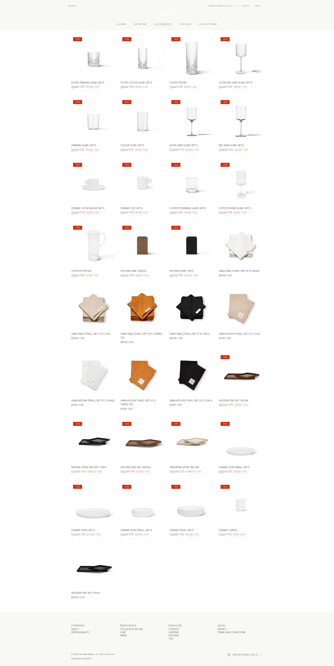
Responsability (80, 632)
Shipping (174, 632)
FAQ (171, 638)
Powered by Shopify (81, 658)
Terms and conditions (231, 632)
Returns (174, 635)
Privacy (222, 629)
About (75, 629)
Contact (174, 629)
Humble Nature (87, 654)
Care (123, 632)
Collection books (131, 629)
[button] (73, 6)
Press (123, 635)
